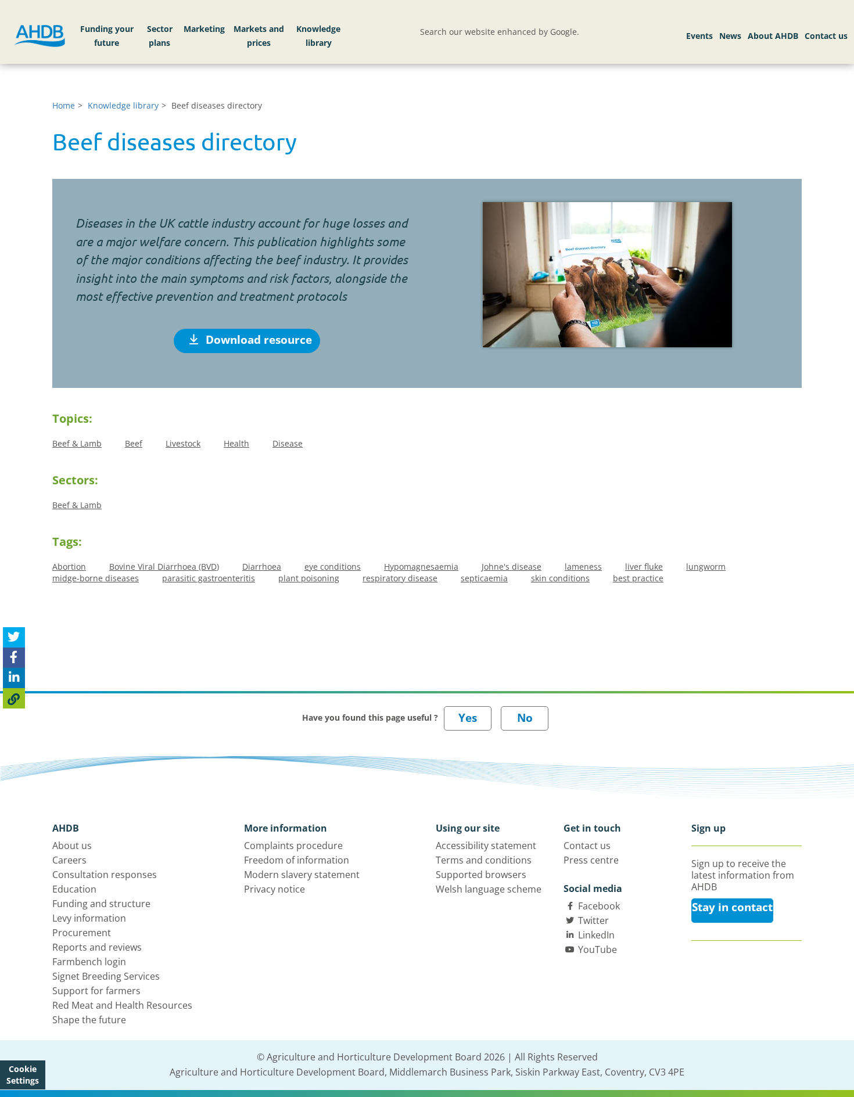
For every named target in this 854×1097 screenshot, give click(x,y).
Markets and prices (259, 35)
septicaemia (484, 578)
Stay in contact (732, 907)
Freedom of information (296, 860)
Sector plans (160, 35)
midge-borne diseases (95, 578)
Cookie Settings (22, 1074)
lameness (583, 566)
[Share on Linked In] (14, 678)
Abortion (69, 566)
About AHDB (773, 35)
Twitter (593, 920)
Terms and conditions (484, 860)
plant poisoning (308, 578)
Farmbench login (89, 961)
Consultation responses (104, 874)
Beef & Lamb (77, 443)
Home (63, 105)
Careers (69, 860)
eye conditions (332, 566)
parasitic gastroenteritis (208, 578)
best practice (638, 578)
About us (72, 845)
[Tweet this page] (14, 637)
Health (236, 443)
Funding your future (107, 35)
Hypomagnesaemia (421, 566)
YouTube (597, 949)
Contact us (826, 35)
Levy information (89, 918)
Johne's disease (511, 566)
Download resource (257, 339)
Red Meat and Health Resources (122, 1005)
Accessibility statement (486, 845)
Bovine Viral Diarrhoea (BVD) (164, 566)
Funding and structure (101, 903)
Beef (133, 443)
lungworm (706, 566)
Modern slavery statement (302, 874)
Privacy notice (274, 889)
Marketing (204, 28)
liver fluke (644, 566)
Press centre (591, 860)
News (730, 35)
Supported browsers (481, 874)
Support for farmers (96, 990)
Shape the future (89, 1019)
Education (74, 889)
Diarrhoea (261, 566)
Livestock (183, 443)
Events (699, 35)
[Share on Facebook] (14, 658)
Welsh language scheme (488, 889)
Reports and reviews (97, 947)
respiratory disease (400, 578)
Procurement (81, 932)
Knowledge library (318, 35)
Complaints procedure (293, 845)
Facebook (599, 906)
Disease (287, 443)
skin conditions (560, 578)
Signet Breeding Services (106, 976)
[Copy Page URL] (14, 698)
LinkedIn (596, 935)
